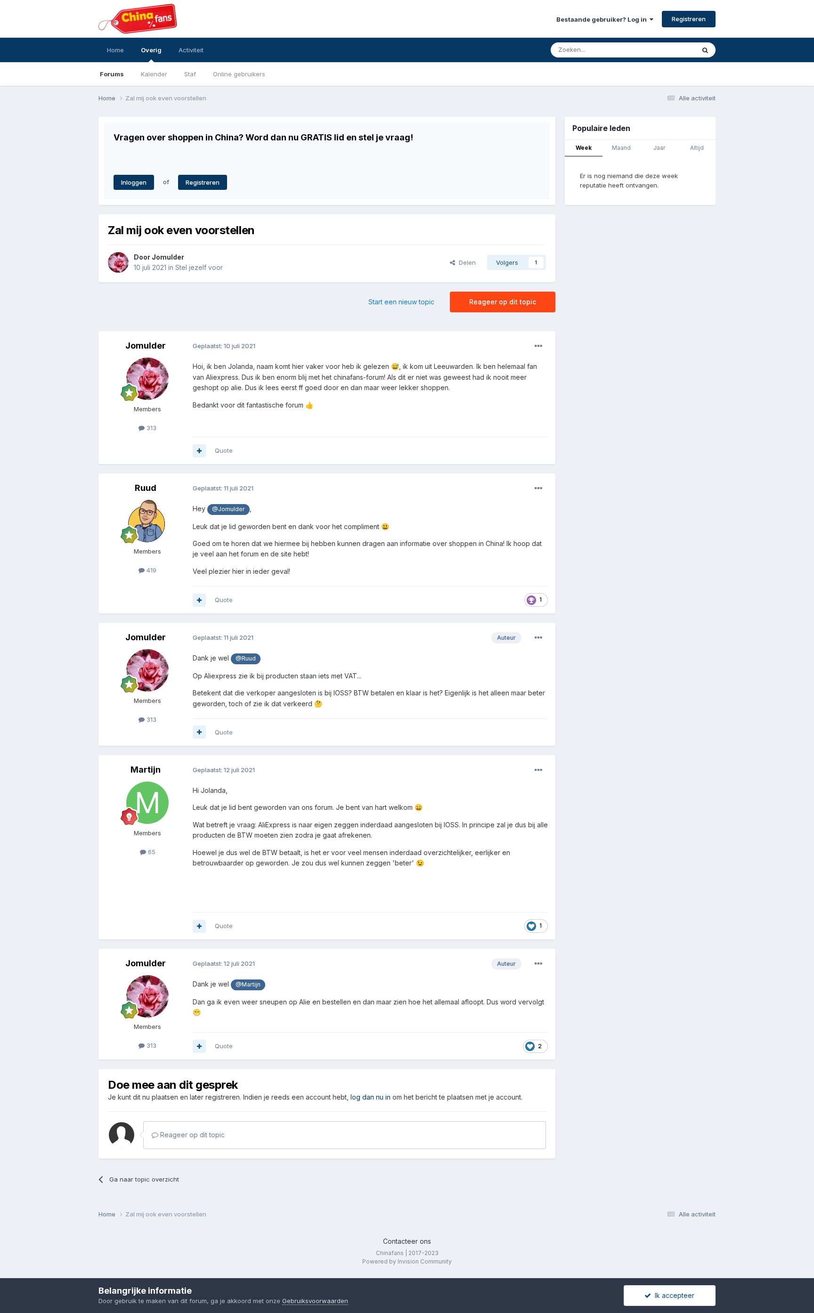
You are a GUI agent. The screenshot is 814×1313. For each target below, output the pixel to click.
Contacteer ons (407, 1241)
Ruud (145, 488)
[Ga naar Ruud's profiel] (147, 521)
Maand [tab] (621, 147)
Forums (112, 74)
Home (115, 50)
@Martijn (248, 984)
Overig (151, 50)
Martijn (145, 770)
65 (150, 852)
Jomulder (168, 257)
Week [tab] (584, 147)
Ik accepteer (672, 1295)
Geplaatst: (224, 346)
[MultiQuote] (199, 450)
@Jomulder (228, 509)
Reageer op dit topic (502, 302)
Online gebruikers (239, 74)
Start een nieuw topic (401, 302)
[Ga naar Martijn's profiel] (147, 803)
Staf (190, 74)
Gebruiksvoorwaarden (315, 1301)
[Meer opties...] (538, 346)
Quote (224, 450)
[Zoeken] (705, 49)
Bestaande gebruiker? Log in (603, 19)
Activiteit (191, 50)
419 (150, 570)
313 (150, 428)
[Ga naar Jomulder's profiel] (118, 262)
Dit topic (670, 49)
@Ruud (246, 658)
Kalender (154, 74)
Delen (465, 262)
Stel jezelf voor (199, 267)
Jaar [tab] (659, 147)
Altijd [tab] (697, 147)
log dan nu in (370, 1097)
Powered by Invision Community (407, 1261)
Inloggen (134, 182)
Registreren (689, 19)
